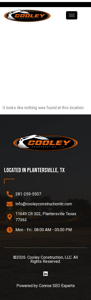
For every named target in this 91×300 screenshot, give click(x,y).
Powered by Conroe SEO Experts (45, 285)
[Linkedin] (45, 274)
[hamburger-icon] (71, 15)
